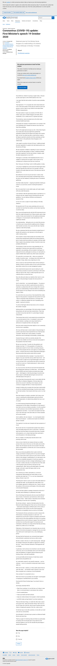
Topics (8, 20)
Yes (19, 633)
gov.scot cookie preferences (29, 75)
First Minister (7, 42)
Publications (17, 20)
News (12, 20)
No (19, 636)
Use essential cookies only (19, 12)
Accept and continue (22, 87)
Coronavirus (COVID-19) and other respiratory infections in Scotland (8, 45)
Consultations (35, 20)
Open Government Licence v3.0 (22, 659)
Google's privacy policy (30, 78)
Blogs (41, 20)
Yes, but (20, 639)
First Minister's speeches (24, 53)
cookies (8, 2)
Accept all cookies (7, 12)
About (4, 20)
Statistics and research (26, 20)
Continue (18, 643)
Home (4, 24)
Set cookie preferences (31, 12)
